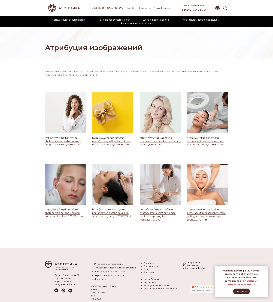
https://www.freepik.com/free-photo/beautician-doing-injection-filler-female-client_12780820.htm (205, 141)
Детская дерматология (156, 19)
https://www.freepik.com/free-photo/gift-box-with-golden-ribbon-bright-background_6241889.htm (111, 141)
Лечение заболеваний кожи (114, 19)
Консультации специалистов (68, 19)
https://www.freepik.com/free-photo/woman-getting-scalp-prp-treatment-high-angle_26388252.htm (112, 213)
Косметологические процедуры (201, 19)
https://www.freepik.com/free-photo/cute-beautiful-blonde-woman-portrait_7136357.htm (160, 141)
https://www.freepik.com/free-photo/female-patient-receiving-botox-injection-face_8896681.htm (64, 213)
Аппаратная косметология (136, 23)
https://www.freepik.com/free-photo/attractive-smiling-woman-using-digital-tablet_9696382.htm (63, 141)
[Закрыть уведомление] (265, 268)
